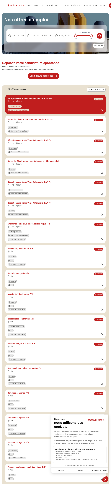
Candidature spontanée (41, 76)
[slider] (75, 36)
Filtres (100, 46)
